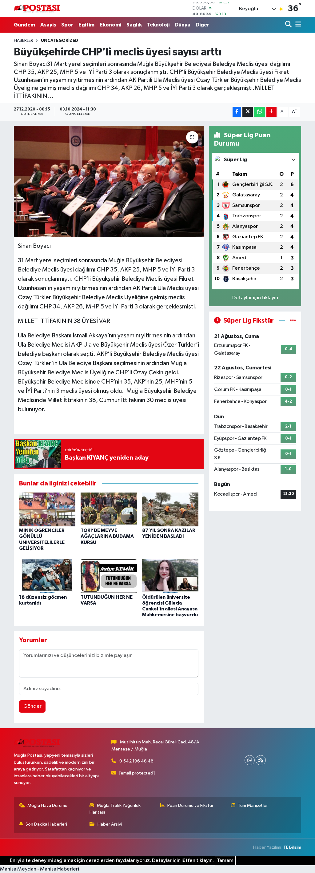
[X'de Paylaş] (247, 112)
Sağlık (134, 24)
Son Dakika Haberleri (46, 824)
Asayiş (48, 24)
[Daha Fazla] (271, 112)
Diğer (202, 24)
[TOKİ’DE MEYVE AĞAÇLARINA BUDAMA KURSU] (109, 509)
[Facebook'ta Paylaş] (237, 112)
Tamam (225, 860)
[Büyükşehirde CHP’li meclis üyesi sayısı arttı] (109, 181)
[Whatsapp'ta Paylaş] (259, 112)
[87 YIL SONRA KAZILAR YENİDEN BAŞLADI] (170, 509)
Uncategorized (59, 40)
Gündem (24, 24)
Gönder (32, 706)
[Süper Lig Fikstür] (293, 320)
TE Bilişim (292, 847)
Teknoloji (158, 24)
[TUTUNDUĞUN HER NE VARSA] (109, 575)
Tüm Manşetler (253, 805)
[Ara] (289, 24)
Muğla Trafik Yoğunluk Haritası (115, 809)
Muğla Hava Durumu (47, 805)
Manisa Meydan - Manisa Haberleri (39, 869)
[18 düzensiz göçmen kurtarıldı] (47, 575)
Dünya (182, 24)
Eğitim (86, 24)
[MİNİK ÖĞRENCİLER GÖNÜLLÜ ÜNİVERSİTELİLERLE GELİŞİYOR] (47, 509)
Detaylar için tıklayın (255, 297)
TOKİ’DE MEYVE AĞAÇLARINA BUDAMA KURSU (107, 536)
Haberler (23, 40)
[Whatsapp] (250, 760)
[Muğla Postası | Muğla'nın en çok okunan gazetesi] (37, 8)
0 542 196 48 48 (136, 761)
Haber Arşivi (110, 824)
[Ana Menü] (297, 24)
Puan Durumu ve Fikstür (190, 805)
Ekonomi (110, 24)
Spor (67, 24)
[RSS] (261, 760)
